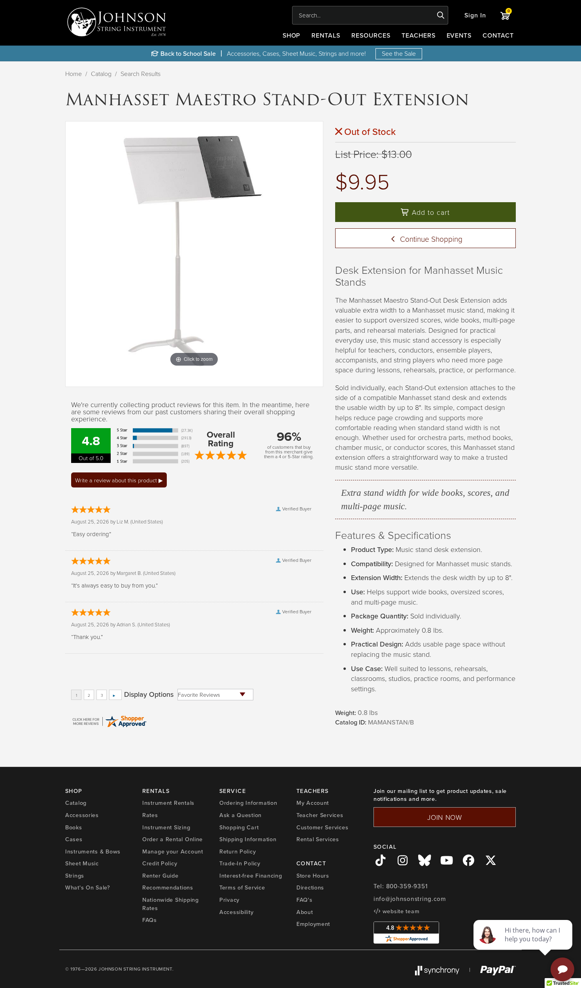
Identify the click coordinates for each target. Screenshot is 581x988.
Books (73, 827)
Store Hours (312, 875)
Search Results (140, 73)
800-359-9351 (407, 886)
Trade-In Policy (239, 863)
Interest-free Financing (250, 875)
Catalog (101, 73)
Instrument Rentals (168, 802)
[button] (475, 15)
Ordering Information (248, 802)
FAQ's (304, 899)
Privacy (229, 899)
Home (73, 73)
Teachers (419, 35)
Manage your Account (172, 851)
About (304, 912)
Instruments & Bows (93, 851)
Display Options (149, 694)
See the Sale (399, 53)
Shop (292, 35)
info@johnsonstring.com (410, 899)
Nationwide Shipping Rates (170, 903)
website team (400, 911)
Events (459, 35)
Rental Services (317, 839)
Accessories (82, 815)
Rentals (325, 35)
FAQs (149, 920)
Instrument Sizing (166, 827)
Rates (150, 815)
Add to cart (429, 212)
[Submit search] (440, 15)
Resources (370, 35)
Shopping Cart (238, 827)
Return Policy (237, 851)
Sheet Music (82, 863)
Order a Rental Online (172, 839)
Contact (498, 35)
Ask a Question (240, 815)
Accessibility (236, 912)
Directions (310, 887)
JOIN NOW (444, 817)
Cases (74, 839)
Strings (74, 875)
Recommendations (167, 887)
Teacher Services (319, 815)
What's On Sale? (87, 887)
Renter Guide (160, 875)
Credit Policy (159, 863)
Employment (313, 924)
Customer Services (322, 827)
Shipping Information (247, 839)
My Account (312, 802)
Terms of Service (242, 887)
